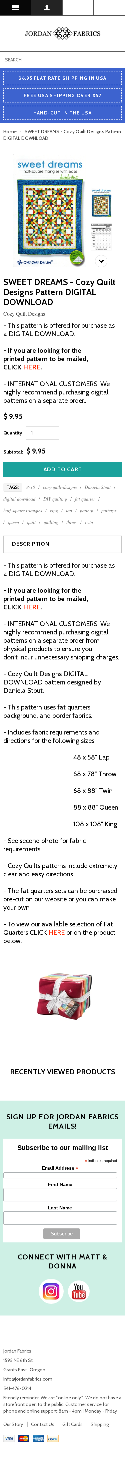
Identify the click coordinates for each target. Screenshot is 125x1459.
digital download (19, 499)
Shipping (100, 1424)
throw (71, 522)
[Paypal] (53, 1438)
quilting (51, 522)
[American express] (38, 1438)
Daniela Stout (98, 487)
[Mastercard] (23, 1438)
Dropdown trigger (47, 7)
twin (89, 522)
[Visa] (9, 1438)
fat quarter (85, 499)
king (54, 510)
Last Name (60, 1207)
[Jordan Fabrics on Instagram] (49, 1290)
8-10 (30, 487)
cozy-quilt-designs (60, 487)
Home (10, 131)
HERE (57, 932)
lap (69, 510)
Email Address (60, 1168)
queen (13, 522)
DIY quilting (55, 499)
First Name (60, 1184)
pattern (86, 510)
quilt (31, 522)
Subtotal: (13, 452)
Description (30, 544)
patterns (108, 510)
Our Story (13, 1424)
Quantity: (13, 433)
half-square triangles (22, 510)
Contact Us (42, 1424)
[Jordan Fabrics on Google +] (77, 1290)
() (109, 7)
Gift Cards (72, 1424)
